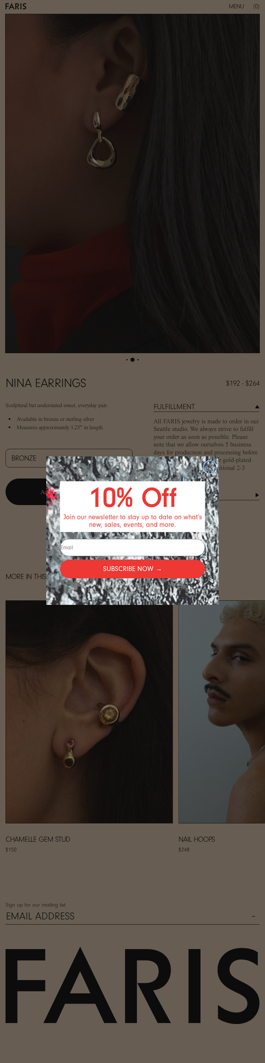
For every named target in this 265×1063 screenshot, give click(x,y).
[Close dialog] (210, 467)
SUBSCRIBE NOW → (132, 569)
